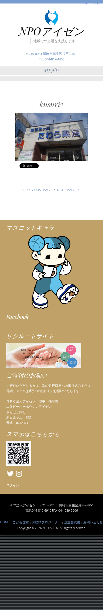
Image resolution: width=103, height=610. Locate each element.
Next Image (66, 190)
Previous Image (39, 190)
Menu (51, 70)
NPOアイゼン (51, 31)
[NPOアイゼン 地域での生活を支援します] (51, 17)
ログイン (12, 485)
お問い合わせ (93, 522)
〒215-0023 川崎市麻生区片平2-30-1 (52, 53)
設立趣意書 (72, 522)
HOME (5, 522)
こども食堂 (20, 522)
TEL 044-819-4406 (51, 59)
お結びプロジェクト (46, 522)
